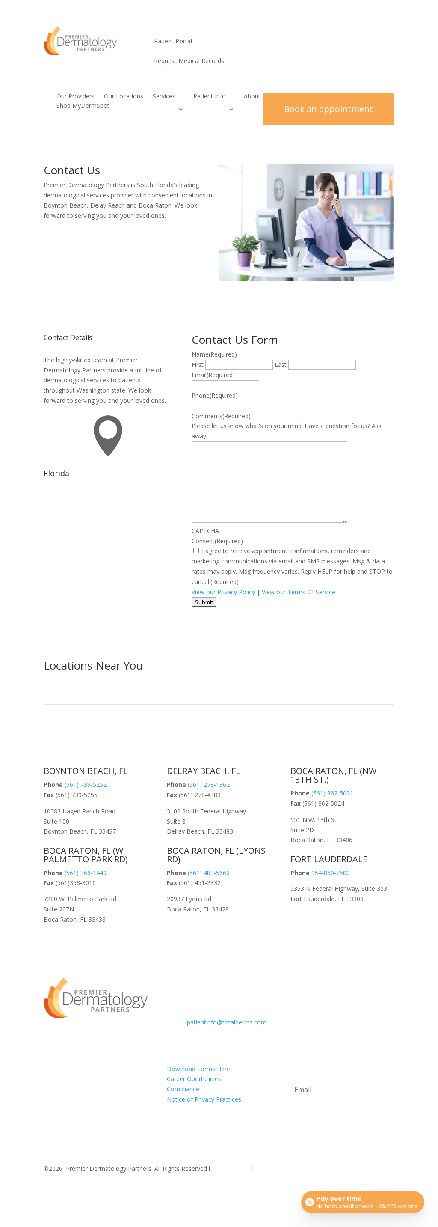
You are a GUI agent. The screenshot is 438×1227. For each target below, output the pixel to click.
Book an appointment (328, 109)
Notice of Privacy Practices (204, 1099)
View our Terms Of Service (298, 592)
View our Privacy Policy (223, 592)
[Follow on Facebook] (50, 1190)
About (252, 96)
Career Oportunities (194, 1079)
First (198, 364)
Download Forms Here (198, 1069)
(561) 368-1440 (86, 873)
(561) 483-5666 (209, 873)
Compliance (183, 1089)
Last (281, 364)
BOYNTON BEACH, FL (86, 771)
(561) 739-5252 (86, 784)
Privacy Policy (230, 1168)
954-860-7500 (330, 873)
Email (213, 375)
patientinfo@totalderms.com (226, 1022)
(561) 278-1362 (209, 784)
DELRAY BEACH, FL (203, 771)
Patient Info (209, 96)
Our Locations (123, 96)
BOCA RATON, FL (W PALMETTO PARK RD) (86, 855)
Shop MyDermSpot (83, 106)
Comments (221, 416)
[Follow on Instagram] (67, 1190)
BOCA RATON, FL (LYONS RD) (216, 855)
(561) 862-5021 (332, 793)
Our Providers (75, 96)
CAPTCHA (205, 531)
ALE (328, 859)
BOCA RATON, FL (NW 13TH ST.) (333, 775)
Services (164, 96)
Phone (215, 395)
